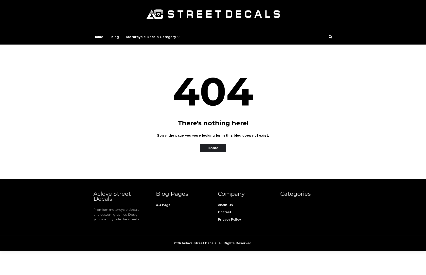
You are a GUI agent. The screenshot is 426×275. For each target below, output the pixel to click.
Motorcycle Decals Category (151, 37)
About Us (225, 205)
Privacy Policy (229, 219)
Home (98, 37)
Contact (224, 212)
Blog (115, 37)
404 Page (163, 205)
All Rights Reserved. (235, 243)
